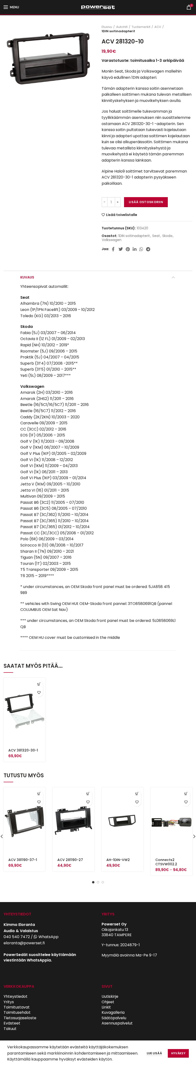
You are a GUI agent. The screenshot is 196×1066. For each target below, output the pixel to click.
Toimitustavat (17, 1007)
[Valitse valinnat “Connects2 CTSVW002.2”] (186, 794)
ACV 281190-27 (70, 860)
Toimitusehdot (17, 1012)
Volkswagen (111, 240)
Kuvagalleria (113, 1012)
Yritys (9, 1002)
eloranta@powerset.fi (24, 943)
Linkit (106, 1007)
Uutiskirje (110, 996)
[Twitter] (120, 249)
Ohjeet (108, 1002)
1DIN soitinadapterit (118, 31)
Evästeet (12, 1023)
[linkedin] (134, 249)
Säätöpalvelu (114, 1018)
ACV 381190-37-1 (22, 860)
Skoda (167, 236)
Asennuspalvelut (117, 1023)
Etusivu (107, 27)
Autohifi (122, 27)
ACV (157, 27)
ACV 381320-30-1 (23, 750)
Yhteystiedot (15, 996)
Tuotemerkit (141, 27)
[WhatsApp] (141, 249)
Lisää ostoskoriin (146, 202)
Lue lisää (154, 1053)
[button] (39, 684)
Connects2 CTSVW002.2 (166, 862)
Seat (156, 236)
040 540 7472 (17, 937)
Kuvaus (27, 277)
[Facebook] (113, 249)
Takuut (10, 1028)
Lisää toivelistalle (121, 214)
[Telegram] (148, 249)
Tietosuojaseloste (20, 1018)
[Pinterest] (127, 249)
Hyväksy (178, 1053)
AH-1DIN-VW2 (118, 860)
